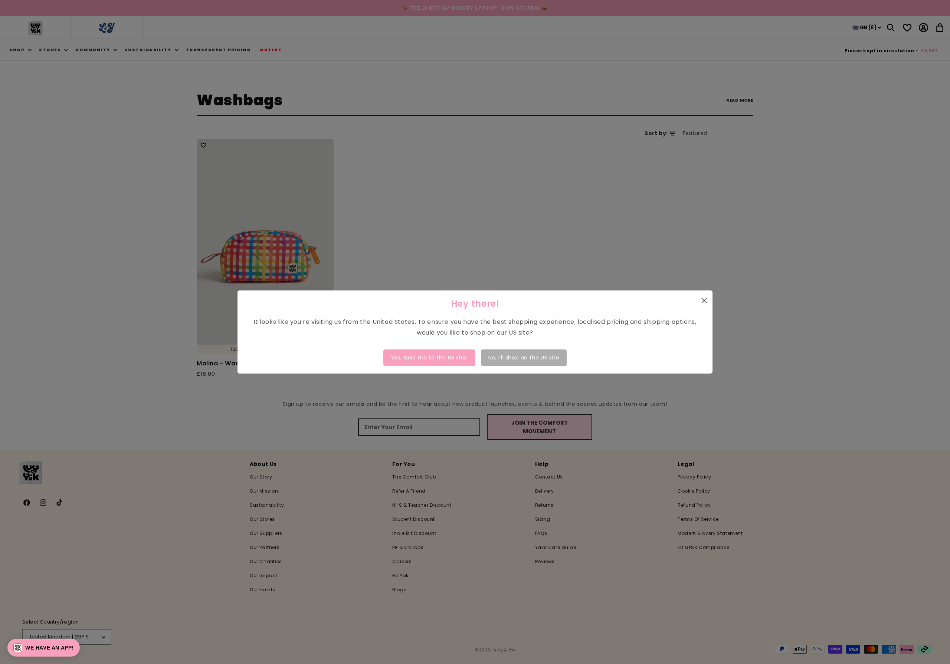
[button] (43, 648)
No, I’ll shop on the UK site (524, 357)
